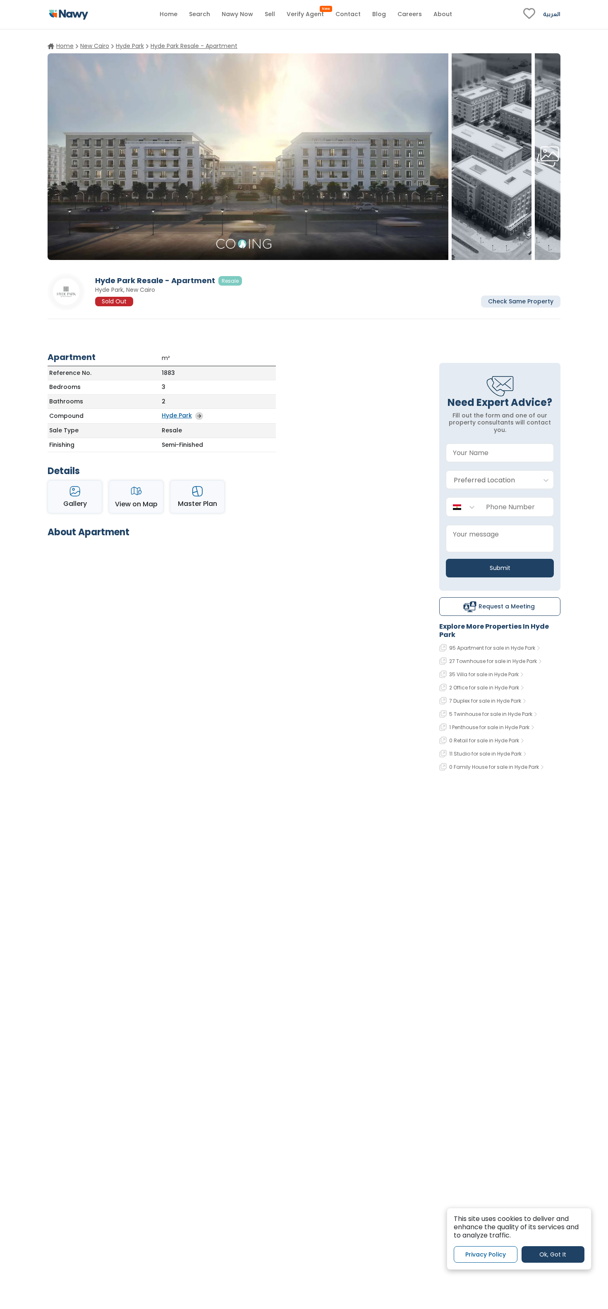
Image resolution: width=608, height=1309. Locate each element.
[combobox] (491, 480)
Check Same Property (520, 301)
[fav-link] (529, 14)
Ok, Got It (552, 1254)
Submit (500, 568)
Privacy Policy (485, 1254)
